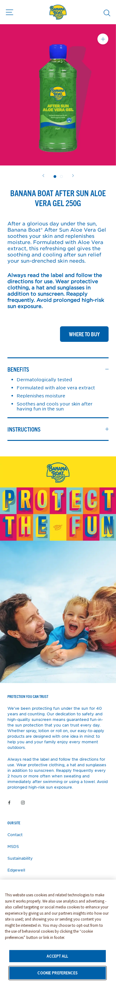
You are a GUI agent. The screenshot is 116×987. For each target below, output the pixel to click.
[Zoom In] (102, 39)
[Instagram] (23, 802)
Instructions (24, 429)
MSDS (13, 846)
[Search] (107, 12)
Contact (15, 834)
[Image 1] (61, 176)
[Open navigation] (9, 12)
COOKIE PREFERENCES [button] (57, 973)
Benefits (18, 369)
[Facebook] (9, 802)
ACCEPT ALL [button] (57, 956)
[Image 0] (55, 176)
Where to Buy (84, 333)
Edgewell (16, 869)
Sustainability (20, 858)
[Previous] (43, 175)
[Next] (73, 175)
